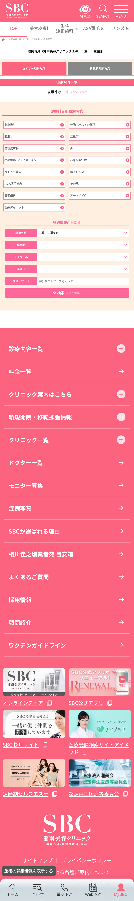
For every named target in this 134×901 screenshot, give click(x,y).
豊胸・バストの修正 (82, 124)
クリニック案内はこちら (40, 394)
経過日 (21, 268)
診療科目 (21, 232)
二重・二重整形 (32, 39)
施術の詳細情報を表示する (28, 871)
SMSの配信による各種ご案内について (67, 872)
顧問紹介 (20, 622)
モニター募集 (26, 485)
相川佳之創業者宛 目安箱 (41, 554)
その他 (74, 183)
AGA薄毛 (91, 28)
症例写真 (20, 508)
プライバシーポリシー (86, 860)
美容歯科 (10, 195)
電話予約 (65, 894)
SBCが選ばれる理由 (34, 531)
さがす (37, 894)
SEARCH (103, 16)
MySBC (121, 894)
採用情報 (20, 599)
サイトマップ (37, 860)
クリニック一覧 (29, 440)
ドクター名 (21, 256)
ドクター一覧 (26, 462)
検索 (68, 293)
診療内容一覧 (15, 39)
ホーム (12, 894)
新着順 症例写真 (100, 68)
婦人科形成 (77, 171)
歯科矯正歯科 (64, 28)
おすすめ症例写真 (34, 68)
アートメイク (78, 195)
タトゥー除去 (13, 171)
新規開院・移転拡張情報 (40, 417)
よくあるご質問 (29, 577)
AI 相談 (85, 16)
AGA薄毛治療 (13, 183)
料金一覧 (20, 371)
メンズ (118, 28)
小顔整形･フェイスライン (21, 160)
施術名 (21, 244)
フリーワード (21, 281)
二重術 (74, 136)
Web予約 (93, 894)
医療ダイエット (14, 207)
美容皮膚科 (40, 28)
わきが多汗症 (78, 160)
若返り (9, 136)
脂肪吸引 (10, 124)
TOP (13, 28)
